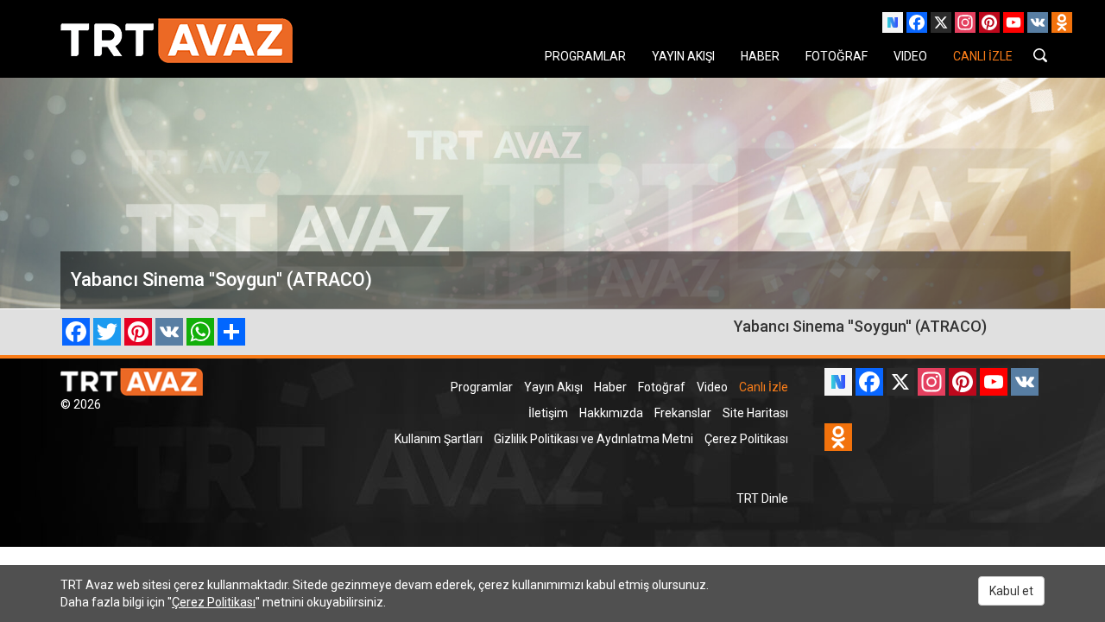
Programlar (482, 387)
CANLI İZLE (983, 56)
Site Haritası (755, 413)
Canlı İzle (763, 387)
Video (712, 387)
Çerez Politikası (746, 439)
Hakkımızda (611, 413)
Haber (610, 387)
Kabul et (1011, 591)
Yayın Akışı (553, 387)
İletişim (548, 413)
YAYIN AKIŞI (683, 56)
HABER (760, 56)
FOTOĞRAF (836, 56)
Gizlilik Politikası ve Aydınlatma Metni (593, 439)
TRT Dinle (762, 498)
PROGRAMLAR (585, 56)
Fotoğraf (661, 387)
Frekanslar (682, 413)
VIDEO (910, 56)
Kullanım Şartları (439, 439)
